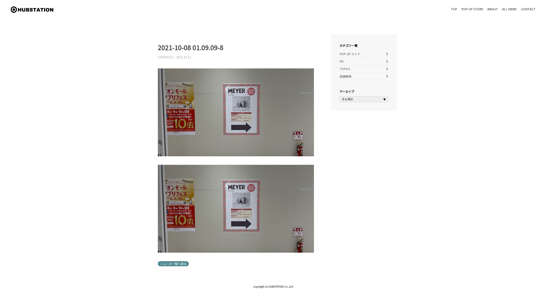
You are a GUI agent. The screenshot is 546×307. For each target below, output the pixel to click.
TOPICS (345, 69)
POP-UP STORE (472, 9)
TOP (454, 9)
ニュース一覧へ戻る (173, 264)
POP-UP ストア (350, 54)
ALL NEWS (509, 9)
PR (342, 61)
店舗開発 (345, 76)
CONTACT (528, 9)
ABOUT (492, 9)
